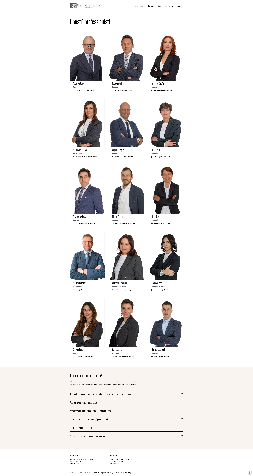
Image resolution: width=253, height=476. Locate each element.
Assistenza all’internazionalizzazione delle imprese (90, 411)
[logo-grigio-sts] (85, 6)
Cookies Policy (108, 473)
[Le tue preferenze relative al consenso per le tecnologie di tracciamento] (249, 472)
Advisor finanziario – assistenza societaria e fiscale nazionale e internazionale (101, 394)
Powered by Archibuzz (122, 473)
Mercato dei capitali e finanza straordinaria (87, 436)
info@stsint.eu (74, 463)
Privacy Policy (97, 473)
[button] (144, 6)
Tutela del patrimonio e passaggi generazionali (89, 419)
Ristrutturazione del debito (81, 427)
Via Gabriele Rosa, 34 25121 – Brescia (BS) (83, 459)
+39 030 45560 (77, 461)
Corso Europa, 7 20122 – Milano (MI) (121, 459)
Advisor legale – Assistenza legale (83, 402)
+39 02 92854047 (117, 461)
